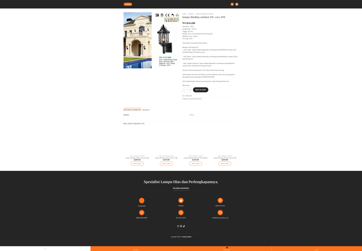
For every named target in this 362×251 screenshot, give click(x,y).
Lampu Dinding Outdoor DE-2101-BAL (137, 158)
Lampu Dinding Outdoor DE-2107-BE (224, 158)
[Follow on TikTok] (184, 226)
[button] (128, 4)
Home (184, 14)
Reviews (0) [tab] (146, 110)
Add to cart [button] (137, 163)
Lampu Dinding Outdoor (204, 14)
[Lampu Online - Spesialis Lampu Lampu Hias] (181, 4)
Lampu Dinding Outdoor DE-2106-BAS (196, 158)
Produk (191, 14)
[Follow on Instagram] (181, 226)
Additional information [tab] (132, 110)
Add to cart (200, 90)
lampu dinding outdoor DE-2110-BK (166, 158)
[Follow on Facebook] (178, 226)
